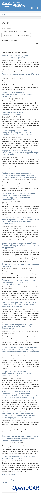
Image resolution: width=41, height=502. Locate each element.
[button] (32, 8)
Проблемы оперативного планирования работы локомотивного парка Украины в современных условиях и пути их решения (19, 175)
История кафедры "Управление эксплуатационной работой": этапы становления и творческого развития (17, 132)
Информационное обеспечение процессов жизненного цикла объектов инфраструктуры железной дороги (20, 152)
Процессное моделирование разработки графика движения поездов (18, 457)
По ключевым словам (22, 35)
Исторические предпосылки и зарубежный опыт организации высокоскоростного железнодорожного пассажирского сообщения (20, 349)
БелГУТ (13, 496)
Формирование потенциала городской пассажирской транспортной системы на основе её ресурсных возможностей (18, 415)
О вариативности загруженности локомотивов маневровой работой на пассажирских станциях (17, 373)
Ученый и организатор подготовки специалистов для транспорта (16, 56)
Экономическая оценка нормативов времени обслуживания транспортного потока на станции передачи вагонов (20, 438)
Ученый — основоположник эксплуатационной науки (13, 113)
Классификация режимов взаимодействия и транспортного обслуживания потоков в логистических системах (20, 304)
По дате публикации (10, 31)
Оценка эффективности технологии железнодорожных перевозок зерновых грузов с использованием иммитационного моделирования (20, 220)
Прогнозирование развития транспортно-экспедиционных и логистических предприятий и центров (18, 282)
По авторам (23, 31)
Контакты (6, 480)
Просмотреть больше (9, 474)
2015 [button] (3, 14)
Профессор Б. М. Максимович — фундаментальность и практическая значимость (17, 94)
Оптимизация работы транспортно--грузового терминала (20, 265)
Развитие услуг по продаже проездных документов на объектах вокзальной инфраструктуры (18, 326)
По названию (7, 35)
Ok (37, 44)
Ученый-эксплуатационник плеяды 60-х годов (20, 73)
